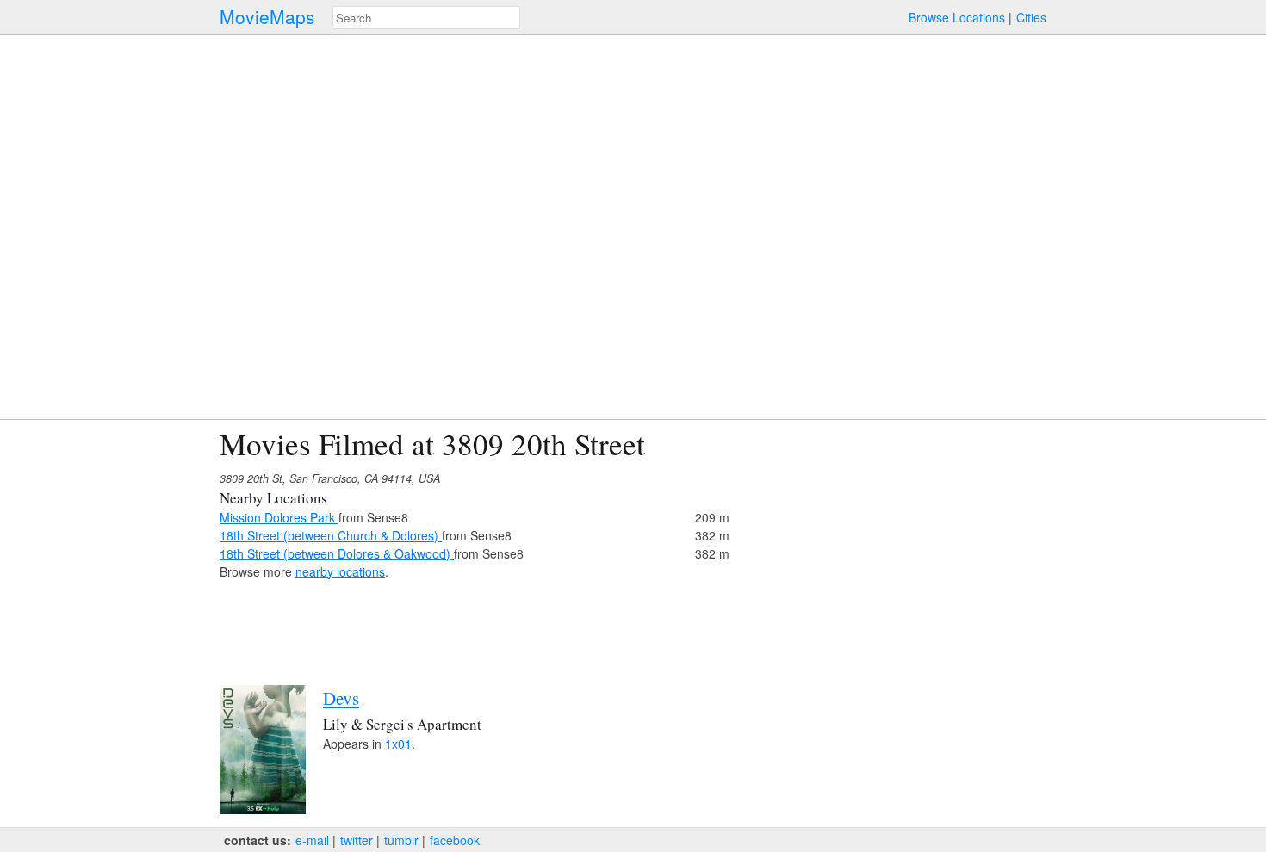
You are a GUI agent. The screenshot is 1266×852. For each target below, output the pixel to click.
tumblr (401, 840)
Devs (341, 698)
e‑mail (312, 840)
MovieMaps (267, 17)
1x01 (398, 743)
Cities (1031, 17)
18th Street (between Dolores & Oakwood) (337, 553)
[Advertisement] (896, 547)
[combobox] (426, 17)
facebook (455, 840)
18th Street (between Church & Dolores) (331, 535)
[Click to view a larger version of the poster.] (263, 809)
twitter (356, 840)
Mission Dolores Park (279, 517)
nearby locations (340, 571)
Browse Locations (957, 17)
